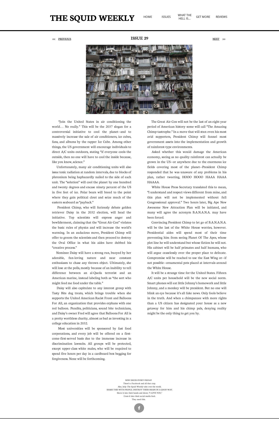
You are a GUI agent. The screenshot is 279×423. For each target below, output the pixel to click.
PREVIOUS (64, 38)
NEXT (216, 38)
